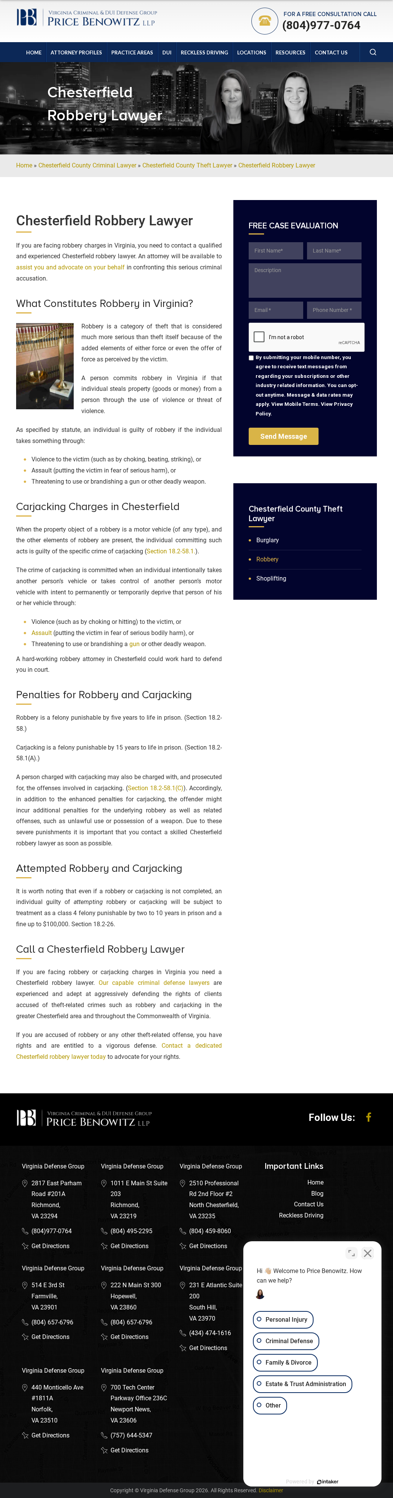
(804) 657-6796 (52, 1322)
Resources (290, 52)
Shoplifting (271, 578)
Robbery (267, 559)
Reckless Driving (204, 52)
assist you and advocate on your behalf (70, 267)
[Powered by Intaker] (327, 1482)
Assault (41, 633)
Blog (317, 1193)
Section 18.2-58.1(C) (155, 788)
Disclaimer (271, 1490)
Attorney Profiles (76, 52)
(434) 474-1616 (210, 1333)
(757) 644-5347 (131, 1435)
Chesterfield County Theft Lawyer (187, 165)
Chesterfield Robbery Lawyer (276, 165)
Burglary (267, 540)
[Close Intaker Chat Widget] (368, 1253)
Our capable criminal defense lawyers (154, 982)
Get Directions (50, 1246)
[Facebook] (369, 1117)
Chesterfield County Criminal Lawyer (87, 165)
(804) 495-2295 (131, 1231)
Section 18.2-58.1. (171, 551)
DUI (167, 52)
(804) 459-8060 (210, 1231)
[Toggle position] (351, 1253)
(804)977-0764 (321, 25)
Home (33, 52)
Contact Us (331, 52)
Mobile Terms (301, 404)
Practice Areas (132, 52)
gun (134, 644)
